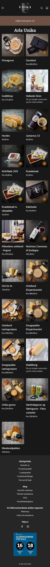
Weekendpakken (11, 448)
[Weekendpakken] (13, 433)
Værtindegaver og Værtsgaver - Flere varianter (36, 408)
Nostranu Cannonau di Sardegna (36, 248)
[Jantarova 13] (37, 120)
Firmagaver (8, 60)
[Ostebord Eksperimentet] (37, 271)
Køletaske (31, 206)
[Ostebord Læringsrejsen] (13, 310)
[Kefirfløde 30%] (13, 156)
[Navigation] (2, 8)
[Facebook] (22, 526)
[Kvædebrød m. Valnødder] (13, 192)
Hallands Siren (33, 95)
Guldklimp (7, 95)
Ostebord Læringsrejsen (9, 327)
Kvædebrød (32, 171)
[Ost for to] (13, 271)
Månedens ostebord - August (12, 248)
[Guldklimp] (13, 80)
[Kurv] (47, 8)
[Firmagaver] (13, 45)
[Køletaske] (37, 192)
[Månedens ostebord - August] (13, 231)
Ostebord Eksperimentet (34, 287)
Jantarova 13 (33, 135)
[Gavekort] (37, 45)
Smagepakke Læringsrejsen (9, 366)
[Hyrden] (13, 120)
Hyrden (6, 135)
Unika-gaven (9, 404)
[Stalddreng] (37, 350)
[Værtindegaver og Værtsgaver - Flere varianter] (37, 389)
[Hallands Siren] (37, 80)
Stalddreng (32, 364)
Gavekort (31, 60)
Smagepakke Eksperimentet (34, 327)
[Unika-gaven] (13, 389)
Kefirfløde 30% (10, 171)
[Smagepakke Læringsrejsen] (13, 350)
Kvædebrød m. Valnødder (9, 208)
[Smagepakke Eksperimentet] (37, 310)
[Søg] (41, 8)
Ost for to (7, 285)
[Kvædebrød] (37, 156)
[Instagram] (28, 526)
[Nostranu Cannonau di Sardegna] (37, 231)
